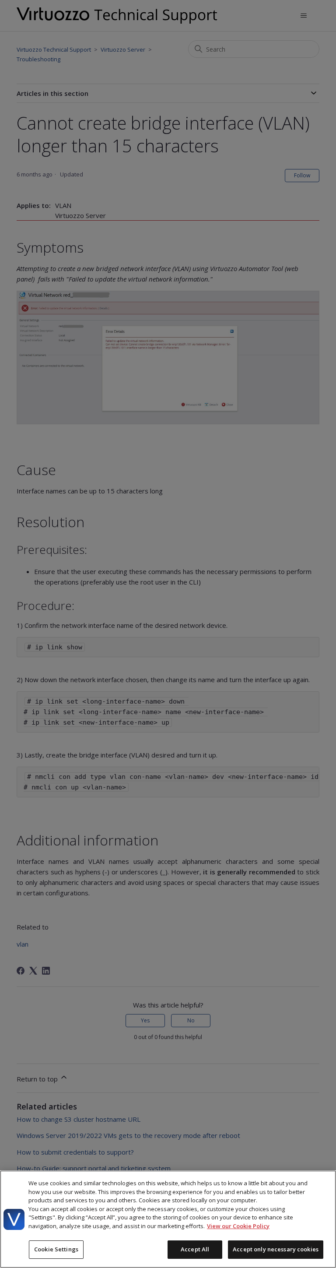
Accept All (195, 1249)
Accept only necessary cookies (275, 1249)
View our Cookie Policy (238, 1226)
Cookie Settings (56, 1249)
